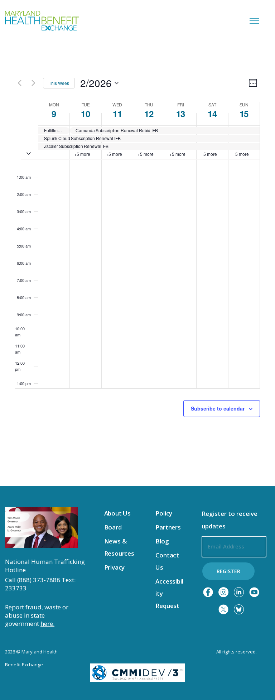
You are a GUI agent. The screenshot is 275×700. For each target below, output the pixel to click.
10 (85, 113)
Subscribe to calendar (218, 408)
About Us (117, 513)
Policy (163, 513)
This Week (59, 83)
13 (180, 113)
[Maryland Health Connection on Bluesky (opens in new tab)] (239, 609)
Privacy (114, 567)
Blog (162, 541)
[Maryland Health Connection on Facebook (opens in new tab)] (208, 592)
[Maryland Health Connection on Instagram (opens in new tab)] (223, 592)
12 (148, 113)
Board (113, 527)
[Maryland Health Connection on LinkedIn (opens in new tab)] (239, 592)
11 (117, 113)
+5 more (82, 154)
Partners (168, 527)
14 (212, 113)
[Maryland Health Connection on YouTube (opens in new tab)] (254, 592)
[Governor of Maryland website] (41, 527)
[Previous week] (19, 83)
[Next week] (33, 83)
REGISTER (228, 571)
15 (244, 113)
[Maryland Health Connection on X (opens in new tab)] (223, 609)
